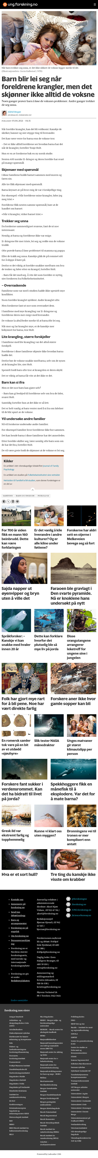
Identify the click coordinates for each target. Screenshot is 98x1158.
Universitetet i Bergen (80, 1097)
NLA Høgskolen (46, 1017)
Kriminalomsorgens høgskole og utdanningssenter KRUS (19, 1111)
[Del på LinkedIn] (13, 502)
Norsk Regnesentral (48, 1116)
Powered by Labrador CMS (49, 1154)
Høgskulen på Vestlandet (19, 1087)
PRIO (73, 1020)
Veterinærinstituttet (79, 1128)
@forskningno (79, 899)
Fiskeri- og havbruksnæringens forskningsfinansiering (19, 1049)
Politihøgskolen (77, 1017)
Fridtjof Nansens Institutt (19, 1066)
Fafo (11, 1043)
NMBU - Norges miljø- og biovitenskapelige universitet (50, 1023)
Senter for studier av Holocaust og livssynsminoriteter (79, 1050)
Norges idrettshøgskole (50, 1108)
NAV (11, 1121)
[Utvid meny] (95, 4)
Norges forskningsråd (49, 1098)
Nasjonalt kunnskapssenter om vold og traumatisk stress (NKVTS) (51, 1046)
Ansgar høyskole (16, 1017)
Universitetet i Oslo (79, 1104)
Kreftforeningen (16, 1104)
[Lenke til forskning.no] (46, 3)
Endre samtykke (19, 1000)
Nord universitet (46, 1081)
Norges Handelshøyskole (50, 1095)
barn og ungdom (25, 496)
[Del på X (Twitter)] (8, 502)
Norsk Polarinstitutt (48, 1112)
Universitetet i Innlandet (81, 1101)
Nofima (43, 1078)
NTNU (42, 1036)
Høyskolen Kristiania (18, 1091)
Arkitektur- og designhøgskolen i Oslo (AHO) (19, 1023)
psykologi (43, 496)
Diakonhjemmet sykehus (19, 1033)
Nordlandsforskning (48, 1085)
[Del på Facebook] (4, 502)
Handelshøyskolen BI (18, 1069)
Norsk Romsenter (47, 1119)
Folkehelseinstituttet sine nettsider (44, 474)
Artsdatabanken (15, 1029)
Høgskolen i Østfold (17, 1080)
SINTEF (74, 1037)
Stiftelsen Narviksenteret (81, 1064)
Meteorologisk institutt (18, 1117)
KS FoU (12, 1101)
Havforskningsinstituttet (19, 1073)
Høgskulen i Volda (16, 1084)
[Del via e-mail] (17, 502)
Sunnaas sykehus (78, 1067)
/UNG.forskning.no (81, 910)
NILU (11, 1134)
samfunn (8, 496)
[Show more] (33, 490)
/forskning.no (79, 904)
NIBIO (11, 1124)
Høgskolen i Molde (17, 1076)
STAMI (73, 1057)
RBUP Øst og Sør (78, 1024)
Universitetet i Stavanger (81, 1108)
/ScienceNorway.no (81, 915)
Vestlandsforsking (78, 1124)
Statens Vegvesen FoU (80, 1060)
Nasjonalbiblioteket (48, 1039)
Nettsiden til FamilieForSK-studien (19, 480)
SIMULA (74, 1034)
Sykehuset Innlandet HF (81, 1071)
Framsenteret (14, 1062)
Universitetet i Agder (79, 1094)
